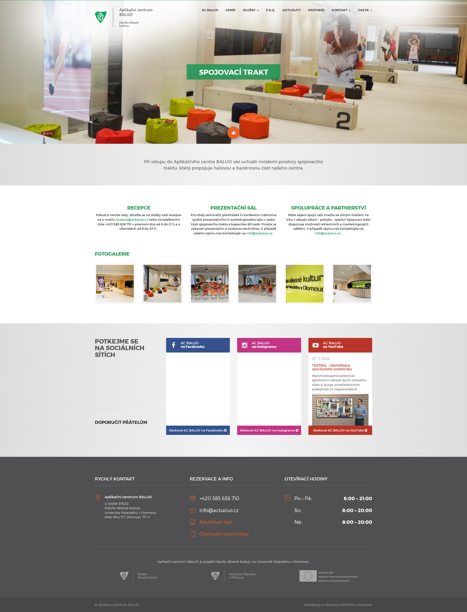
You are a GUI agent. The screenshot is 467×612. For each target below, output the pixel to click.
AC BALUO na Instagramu (268, 430)
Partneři (316, 10)
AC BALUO (210, 10)
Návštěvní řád (215, 522)
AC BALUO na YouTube (339, 430)
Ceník (230, 10)
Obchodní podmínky (224, 534)
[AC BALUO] (123, 7)
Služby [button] (249, 10)
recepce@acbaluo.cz (131, 219)
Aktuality (291, 10)
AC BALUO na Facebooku (196, 430)
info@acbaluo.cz (259, 233)
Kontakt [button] (340, 10)
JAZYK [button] (364, 10)
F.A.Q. (270, 10)
